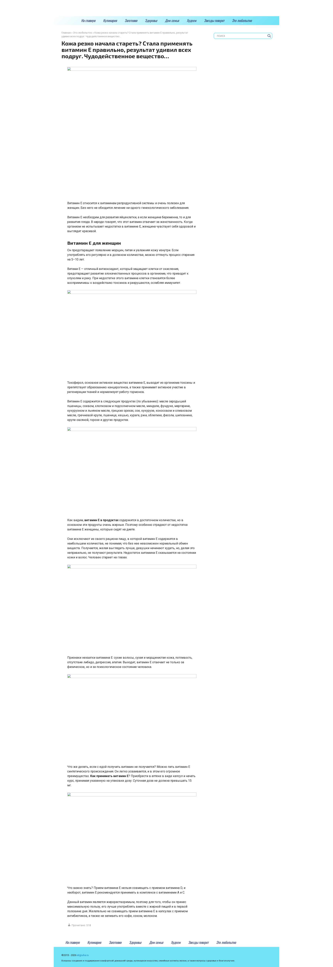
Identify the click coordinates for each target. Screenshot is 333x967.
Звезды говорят (214, 20)
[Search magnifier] (269, 36)
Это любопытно (242, 20)
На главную (88, 20)
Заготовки (131, 20)
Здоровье (151, 20)
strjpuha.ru (83, 955)
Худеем (191, 20)
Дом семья (172, 20)
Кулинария (110, 20)
